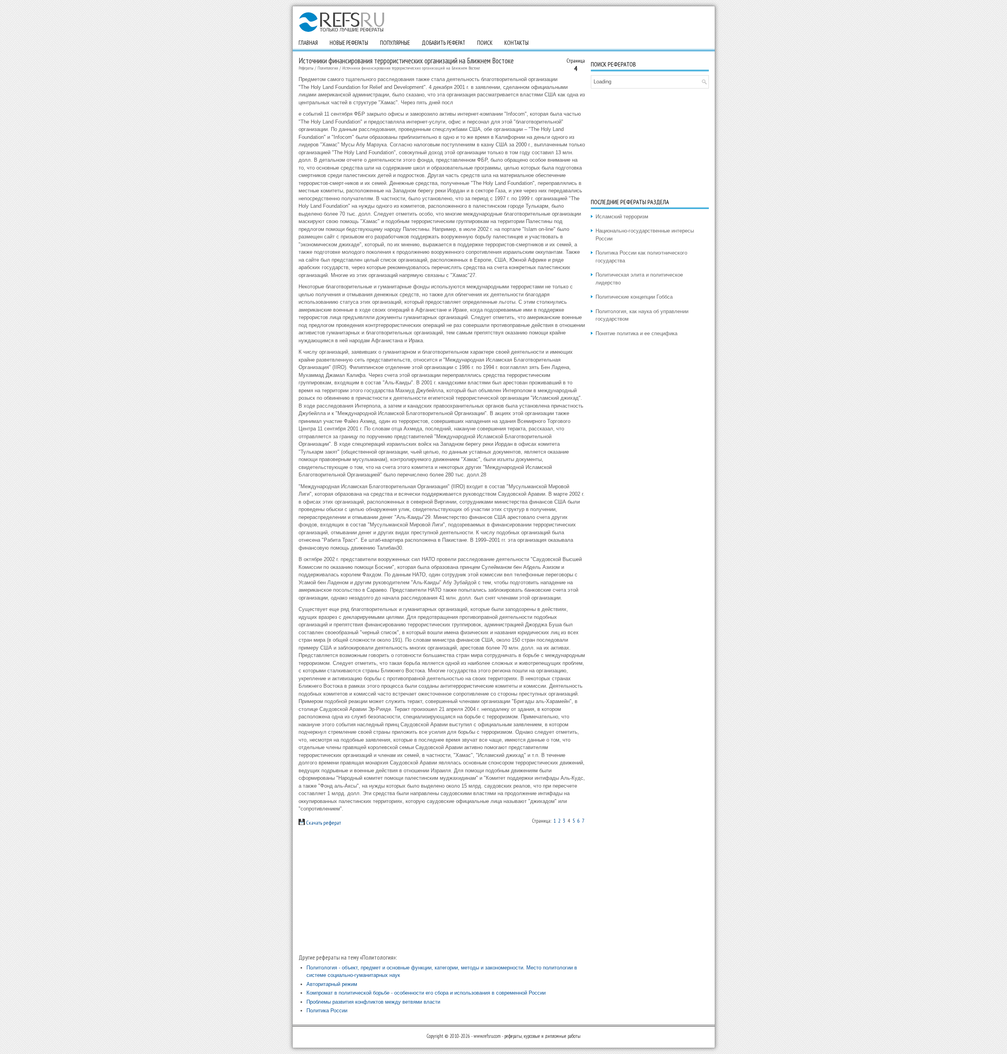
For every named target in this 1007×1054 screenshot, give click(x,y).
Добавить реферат (443, 42)
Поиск (484, 42)
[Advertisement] (442, 889)
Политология (327, 68)
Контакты (516, 42)
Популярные (395, 42)
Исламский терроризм (622, 217)
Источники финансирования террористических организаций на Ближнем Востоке (411, 68)
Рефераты (306, 68)
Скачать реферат (323, 822)
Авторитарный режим (331, 984)
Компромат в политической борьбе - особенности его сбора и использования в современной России (426, 993)
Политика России (326, 1010)
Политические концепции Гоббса (634, 297)
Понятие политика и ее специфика (636, 333)
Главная (308, 42)
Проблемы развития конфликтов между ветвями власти (373, 1002)
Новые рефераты (349, 42)
